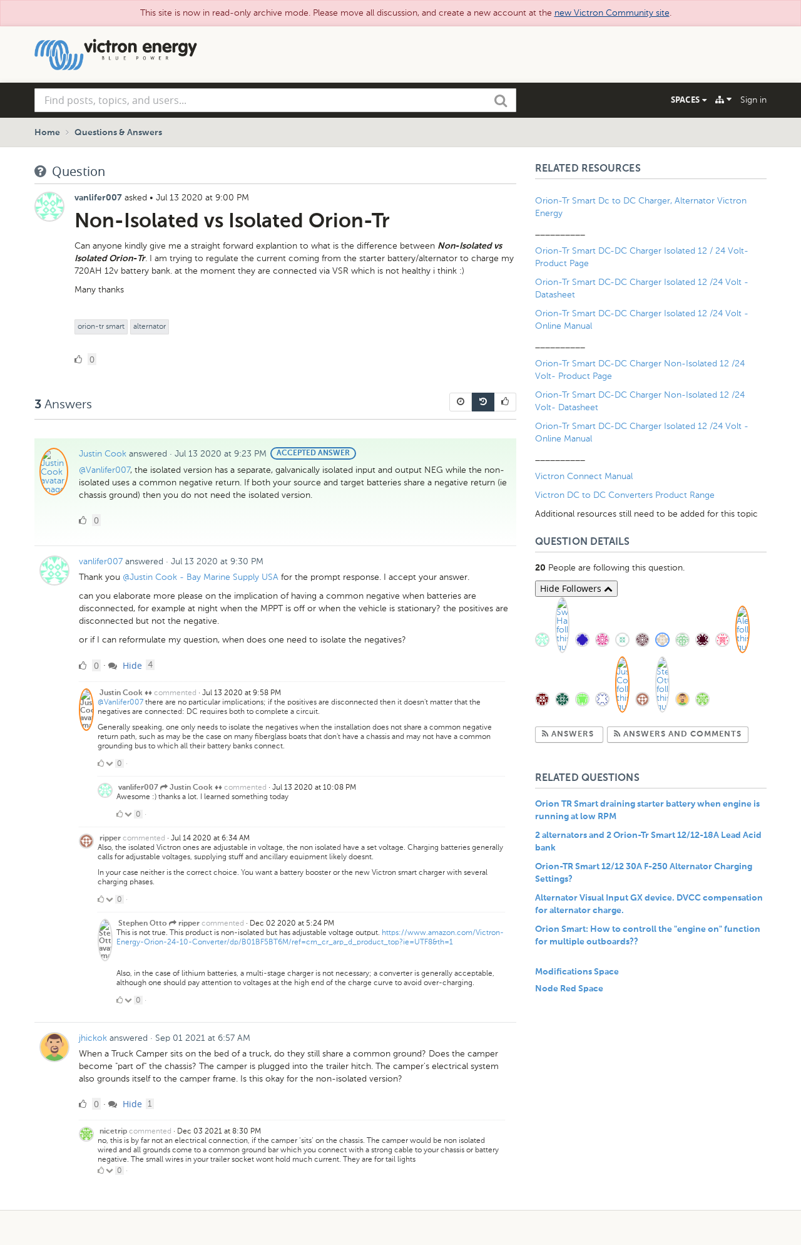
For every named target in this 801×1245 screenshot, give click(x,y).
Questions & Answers (118, 132)
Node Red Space (569, 988)
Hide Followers (572, 588)
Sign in (753, 100)
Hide (131, 665)
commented (175, 692)
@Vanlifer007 (104, 470)
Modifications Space (577, 972)
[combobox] (275, 100)
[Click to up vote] (101, 763)
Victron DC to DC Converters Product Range (625, 495)
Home (47, 132)
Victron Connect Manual (584, 476)
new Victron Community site (612, 13)
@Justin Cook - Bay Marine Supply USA (200, 577)
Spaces (686, 99)
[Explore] (723, 99)
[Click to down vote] (110, 763)
